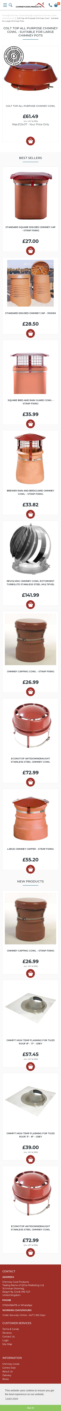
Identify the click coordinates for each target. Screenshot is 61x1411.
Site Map (7, 1344)
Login (5, 1340)
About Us (7, 1371)
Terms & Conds (10, 1329)
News (5, 1379)
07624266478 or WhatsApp (17, 1305)
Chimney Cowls (10, 1364)
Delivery (6, 1375)
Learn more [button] (11, 1398)
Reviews (7, 1332)
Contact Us (8, 1336)
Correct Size (9, 1367)
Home (5, 15)
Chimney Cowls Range (20, 15)
